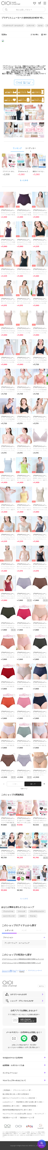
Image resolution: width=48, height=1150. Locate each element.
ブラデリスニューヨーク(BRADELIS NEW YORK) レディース (23, 959)
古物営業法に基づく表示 (11, 1106)
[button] (13, 25)
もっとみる (24, 180)
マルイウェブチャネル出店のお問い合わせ (17, 1114)
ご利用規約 (6, 1090)
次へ (32, 784)
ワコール (33, 916)
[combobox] (24, 9)
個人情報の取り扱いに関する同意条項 (16, 1094)
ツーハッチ (21, 911)
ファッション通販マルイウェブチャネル (13, 970)
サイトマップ (39, 1114)
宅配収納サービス (26, 1118)
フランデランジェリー (37, 911)
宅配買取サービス (9, 1118)
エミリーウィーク (9, 916)
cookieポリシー (8, 1102)
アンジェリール (8, 911)
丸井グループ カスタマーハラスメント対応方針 (19, 1098)
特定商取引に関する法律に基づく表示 (29, 1102)
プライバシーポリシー (20, 1090)
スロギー (22, 916)
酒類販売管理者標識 (29, 1106)
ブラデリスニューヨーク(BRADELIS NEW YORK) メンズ (21, 963)
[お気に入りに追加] (14, 802)
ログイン (41, 986)
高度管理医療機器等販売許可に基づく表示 (17, 1110)
